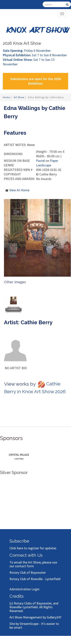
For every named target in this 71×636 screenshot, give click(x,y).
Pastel (40, 160)
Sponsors (11, 438)
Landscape (43, 165)
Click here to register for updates (32, 548)
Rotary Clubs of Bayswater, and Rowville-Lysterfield (33, 605)
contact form (24, 566)
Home (7, 97)
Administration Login (24, 589)
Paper (54, 160)
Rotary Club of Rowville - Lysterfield (34, 579)
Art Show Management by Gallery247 (35, 617)
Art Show (19, 97)
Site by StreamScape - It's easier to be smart (34, 625)
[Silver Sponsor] (19, 456)
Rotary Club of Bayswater (27, 572)
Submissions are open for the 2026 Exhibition (35, 81)
